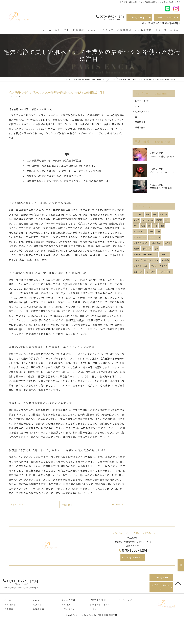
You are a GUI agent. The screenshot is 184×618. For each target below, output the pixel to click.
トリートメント (140, 231)
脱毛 (154, 214)
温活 (137, 116)
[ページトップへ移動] (178, 583)
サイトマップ (125, 600)
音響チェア (164, 254)
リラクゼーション (141, 266)
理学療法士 (140, 122)
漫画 (147, 214)
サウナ (138, 106)
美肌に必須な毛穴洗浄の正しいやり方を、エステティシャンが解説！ (65, 170)
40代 (143, 226)
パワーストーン (142, 111)
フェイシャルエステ (159, 266)
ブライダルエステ (141, 243)
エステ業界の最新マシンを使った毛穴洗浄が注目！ (55, 160)
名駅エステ (146, 248)
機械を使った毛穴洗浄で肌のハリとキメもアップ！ (55, 176)
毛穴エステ (150, 271)
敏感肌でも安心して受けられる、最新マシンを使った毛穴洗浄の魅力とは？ (69, 181)
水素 (162, 226)
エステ (136, 220)
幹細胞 (159, 220)
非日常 (167, 243)
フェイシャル (147, 220)
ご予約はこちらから (165, 17)
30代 (136, 226)
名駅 (156, 248)
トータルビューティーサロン (145, 254)
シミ (155, 226)
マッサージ (138, 214)
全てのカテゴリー (143, 101)
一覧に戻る (67, 504)
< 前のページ (17, 504)
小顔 (151, 231)
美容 (158, 231)
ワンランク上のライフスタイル (146, 260)
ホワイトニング (140, 237)
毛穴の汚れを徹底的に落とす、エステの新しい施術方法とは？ (61, 165)
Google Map (138, 17)
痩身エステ (138, 271)
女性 (167, 220)
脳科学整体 (140, 127)
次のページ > (117, 504)
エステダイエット (165, 271)
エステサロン (155, 237)
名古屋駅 (163, 214)
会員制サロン (156, 243)
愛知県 (136, 248)
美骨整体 (165, 260)
